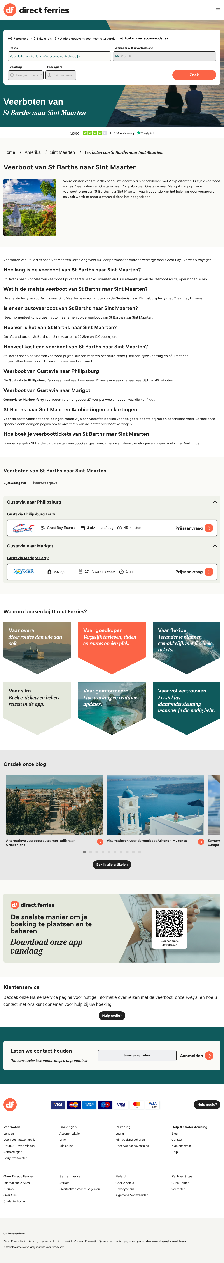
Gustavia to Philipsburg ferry (32, 380)
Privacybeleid (125, 1189)
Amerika (32, 152)
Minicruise (66, 1145)
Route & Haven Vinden (19, 1145)
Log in (120, 1133)
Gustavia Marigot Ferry (28, 558)
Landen (9, 1133)
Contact (177, 1139)
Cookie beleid (125, 1183)
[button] (112, 502)
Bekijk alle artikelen (112, 864)
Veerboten (179, 1189)
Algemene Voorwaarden (132, 1195)
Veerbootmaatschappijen (20, 1139)
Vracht (64, 1139)
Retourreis (20, 38)
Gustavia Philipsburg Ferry (31, 514)
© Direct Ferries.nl (15, 1233)
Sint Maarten (62, 152)
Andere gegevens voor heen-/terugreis (87, 38)
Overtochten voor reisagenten (80, 1189)
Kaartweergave (45, 483)
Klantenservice (182, 1145)
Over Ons (10, 1195)
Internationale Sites (17, 1183)
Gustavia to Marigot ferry (24, 400)
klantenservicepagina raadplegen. (166, 1241)
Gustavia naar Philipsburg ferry (141, 298)
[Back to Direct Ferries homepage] (36, 9)
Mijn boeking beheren (130, 1139)
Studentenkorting (15, 1201)
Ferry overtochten (16, 1158)
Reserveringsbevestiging (132, 1145)
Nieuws (9, 1189)
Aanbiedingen (13, 1152)
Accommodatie (70, 1133)
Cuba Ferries (180, 1183)
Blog (175, 1133)
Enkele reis (44, 38)
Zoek (194, 74)
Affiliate (65, 1183)
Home (9, 152)
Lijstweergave (15, 483)
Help (175, 1152)
